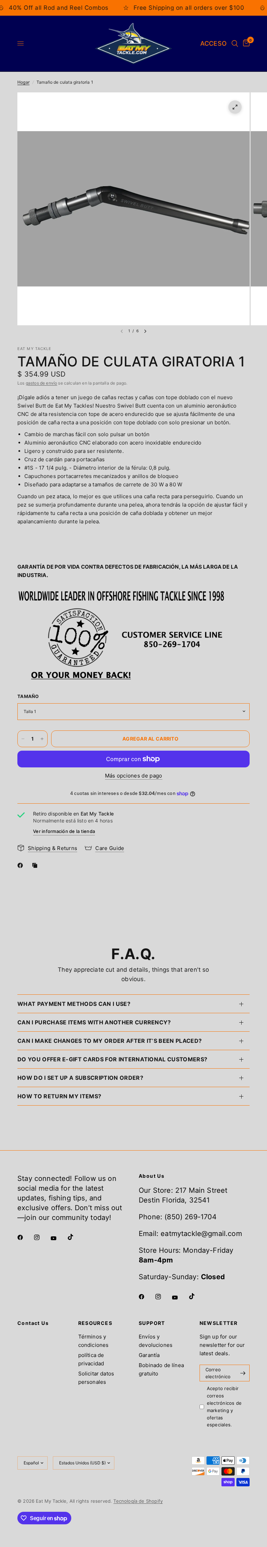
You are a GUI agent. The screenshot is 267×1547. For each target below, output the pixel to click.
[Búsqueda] (235, 43)
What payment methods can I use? (73, 1003)
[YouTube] (58, 1238)
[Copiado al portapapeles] (36, 865)
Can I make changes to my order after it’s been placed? (109, 1040)
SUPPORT (152, 1323)
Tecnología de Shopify (138, 1501)
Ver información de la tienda (64, 831)
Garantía (149, 1355)
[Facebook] (21, 865)
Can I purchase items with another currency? (94, 1022)
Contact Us (33, 1323)
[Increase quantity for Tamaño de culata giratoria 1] (42, 739)
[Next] (145, 331)
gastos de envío (41, 383)
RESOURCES (95, 1323)
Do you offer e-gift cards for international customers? (112, 1059)
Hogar (23, 82)
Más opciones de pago (133, 776)
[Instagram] (41, 1237)
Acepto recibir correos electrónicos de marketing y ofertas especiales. (224, 1406)
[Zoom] (235, 107)
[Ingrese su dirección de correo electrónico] (243, 1373)
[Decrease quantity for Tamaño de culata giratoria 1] (23, 739)
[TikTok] (75, 1237)
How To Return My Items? (59, 1096)
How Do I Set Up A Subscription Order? (80, 1077)
